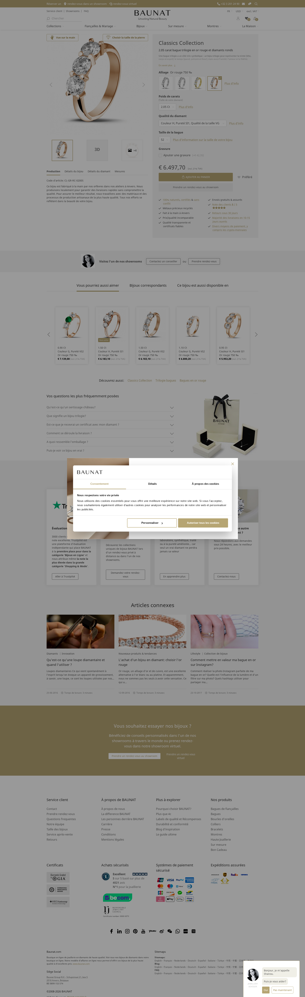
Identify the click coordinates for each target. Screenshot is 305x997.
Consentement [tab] (99, 483)
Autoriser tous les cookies (203, 522)
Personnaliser (150, 522)
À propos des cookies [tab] (205, 483)
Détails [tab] (152, 483)
